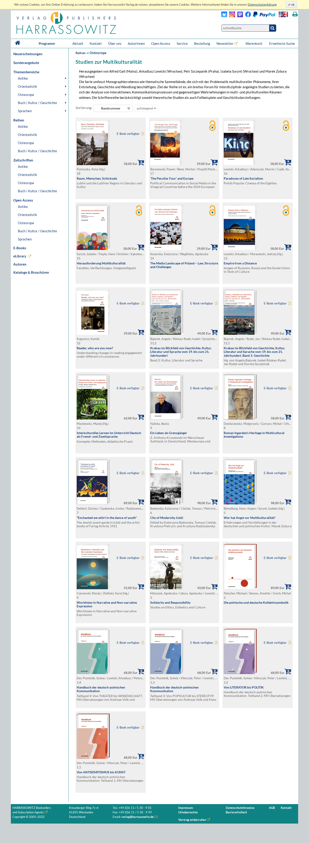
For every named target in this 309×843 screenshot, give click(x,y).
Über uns (114, 43)
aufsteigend (145, 108)
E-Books (19, 248)
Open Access (160, 43)
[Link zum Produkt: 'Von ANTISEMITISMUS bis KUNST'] (93, 758)
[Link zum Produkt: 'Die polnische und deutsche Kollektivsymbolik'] (240, 588)
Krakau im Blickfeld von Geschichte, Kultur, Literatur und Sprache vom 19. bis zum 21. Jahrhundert (181, 351)
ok (293, 4)
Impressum (185, 808)
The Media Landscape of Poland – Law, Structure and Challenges (184, 265)
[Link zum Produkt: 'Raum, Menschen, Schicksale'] (93, 164)
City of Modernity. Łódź (166, 518)
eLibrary (19, 256)
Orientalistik (27, 86)
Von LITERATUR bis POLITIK (244, 687)
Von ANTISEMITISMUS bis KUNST (101, 772)
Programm (47, 43)
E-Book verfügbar (128, 133)
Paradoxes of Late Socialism (243, 178)
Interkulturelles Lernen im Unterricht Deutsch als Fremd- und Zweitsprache (109, 435)
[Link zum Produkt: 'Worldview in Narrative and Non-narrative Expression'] (93, 588)
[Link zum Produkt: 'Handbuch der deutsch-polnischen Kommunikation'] (93, 673)
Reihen (81, 53)
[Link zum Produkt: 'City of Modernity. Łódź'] (166, 503)
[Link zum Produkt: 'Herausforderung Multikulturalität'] (93, 249)
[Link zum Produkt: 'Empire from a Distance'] (240, 249)
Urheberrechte (188, 812)
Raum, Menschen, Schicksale (97, 178)
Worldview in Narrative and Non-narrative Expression (107, 604)
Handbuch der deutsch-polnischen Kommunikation (101, 689)
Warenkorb (254, 43)
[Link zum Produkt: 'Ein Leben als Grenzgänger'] (166, 418)
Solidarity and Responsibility (170, 602)
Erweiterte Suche (282, 43)
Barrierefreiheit (236, 812)
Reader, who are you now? (95, 348)
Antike (23, 78)
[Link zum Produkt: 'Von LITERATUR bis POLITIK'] (240, 673)
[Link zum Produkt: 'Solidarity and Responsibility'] (166, 588)
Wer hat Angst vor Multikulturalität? (249, 518)
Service (182, 43)
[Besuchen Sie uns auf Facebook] (247, 16)
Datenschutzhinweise (240, 808)
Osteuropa (26, 95)
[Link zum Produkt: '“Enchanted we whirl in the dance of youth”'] (93, 503)
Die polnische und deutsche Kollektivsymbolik (256, 602)
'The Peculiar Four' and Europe (171, 178)
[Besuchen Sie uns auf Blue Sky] (224, 16)
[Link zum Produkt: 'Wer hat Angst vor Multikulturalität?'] (240, 503)
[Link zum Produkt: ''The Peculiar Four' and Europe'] (166, 164)
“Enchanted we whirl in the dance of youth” (107, 518)
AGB (272, 808)
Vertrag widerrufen (192, 820)
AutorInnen (136, 43)
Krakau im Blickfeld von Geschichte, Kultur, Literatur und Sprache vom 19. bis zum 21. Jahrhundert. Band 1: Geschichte (254, 351)
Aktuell (77, 43)
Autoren (19, 264)
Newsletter (224, 43)
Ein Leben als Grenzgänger (168, 433)
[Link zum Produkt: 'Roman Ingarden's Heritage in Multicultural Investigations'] (240, 418)
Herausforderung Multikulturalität (101, 263)
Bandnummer (111, 108)
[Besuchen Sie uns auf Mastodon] (239, 16)
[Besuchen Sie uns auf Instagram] (231, 16)
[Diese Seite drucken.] (295, 14)
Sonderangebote (26, 63)
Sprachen (25, 111)
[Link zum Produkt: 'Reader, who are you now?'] (93, 333)
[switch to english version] (283, 14)
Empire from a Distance (240, 263)
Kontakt (96, 43)
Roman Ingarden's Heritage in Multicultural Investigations (254, 435)
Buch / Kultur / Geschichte (37, 103)
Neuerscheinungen (28, 54)
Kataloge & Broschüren (31, 272)
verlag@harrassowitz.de (137, 817)
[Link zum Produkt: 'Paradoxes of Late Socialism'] (239, 164)
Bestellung (202, 43)
